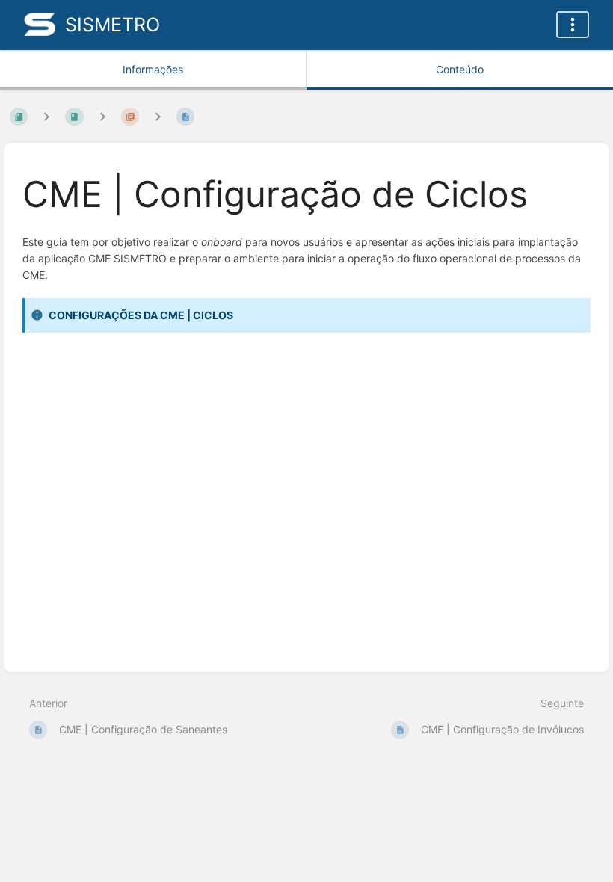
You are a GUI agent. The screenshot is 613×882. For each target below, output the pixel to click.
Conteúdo (460, 69)
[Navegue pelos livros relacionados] (46, 116)
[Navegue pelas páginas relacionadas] (157, 116)
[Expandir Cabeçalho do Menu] (572, 24)
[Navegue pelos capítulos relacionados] (102, 116)
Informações (153, 69)
